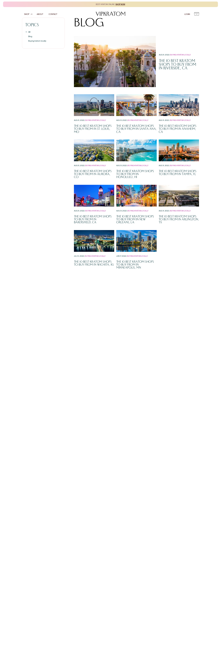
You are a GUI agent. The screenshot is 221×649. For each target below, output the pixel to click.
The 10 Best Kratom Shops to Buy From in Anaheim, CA (177, 129)
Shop (26, 14)
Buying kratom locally (37, 41)
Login (187, 14)
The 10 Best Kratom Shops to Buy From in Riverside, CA (177, 64)
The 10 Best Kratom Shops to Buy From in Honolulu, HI (135, 174)
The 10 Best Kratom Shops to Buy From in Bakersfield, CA (93, 219)
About (40, 14)
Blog (30, 36)
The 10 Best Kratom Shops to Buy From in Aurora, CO (93, 174)
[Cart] (196, 14)
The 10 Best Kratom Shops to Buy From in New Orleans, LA (135, 219)
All (29, 32)
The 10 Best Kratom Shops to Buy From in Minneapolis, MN (135, 264)
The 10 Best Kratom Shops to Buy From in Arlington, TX (179, 219)
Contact (53, 14)
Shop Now (120, 4)
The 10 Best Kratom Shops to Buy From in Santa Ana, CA (136, 129)
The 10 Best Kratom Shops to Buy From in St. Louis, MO (93, 129)
